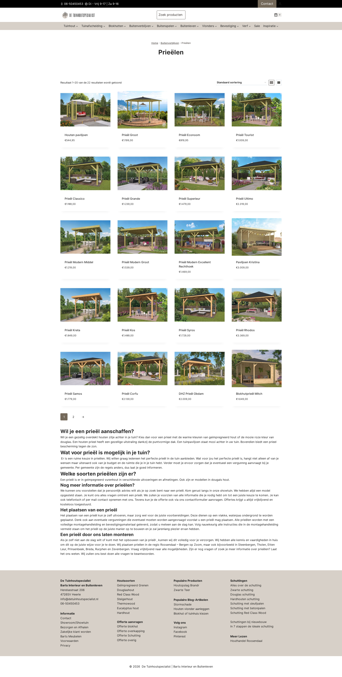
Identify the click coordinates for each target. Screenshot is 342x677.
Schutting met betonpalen (247, 608)
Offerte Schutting (129, 635)
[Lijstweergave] (279, 82)
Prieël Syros (187, 330)
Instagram (180, 627)
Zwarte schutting (241, 590)
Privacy (65, 645)
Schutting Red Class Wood (248, 613)
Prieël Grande (131, 198)
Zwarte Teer (182, 590)
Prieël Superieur (189, 198)
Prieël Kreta (72, 330)
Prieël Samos (73, 393)
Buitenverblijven (170, 43)
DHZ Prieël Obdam (191, 393)
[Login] (280, 3)
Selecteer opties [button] (77, 278)
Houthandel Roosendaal (246, 641)
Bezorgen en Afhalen (74, 627)
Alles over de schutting (245, 585)
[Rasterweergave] (271, 82)
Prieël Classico (75, 198)
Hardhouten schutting (245, 599)
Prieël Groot (130, 135)
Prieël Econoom (189, 135)
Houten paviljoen (76, 135)
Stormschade (182, 604)
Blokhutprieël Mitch (249, 393)
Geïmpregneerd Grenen (132, 585)
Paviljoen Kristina (248, 262)
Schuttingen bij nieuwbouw (248, 622)
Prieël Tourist (245, 135)
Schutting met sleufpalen (247, 603)
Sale (257, 26)
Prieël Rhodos (245, 330)
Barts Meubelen (70, 636)
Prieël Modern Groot (135, 262)
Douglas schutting (242, 594)
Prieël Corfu (130, 393)
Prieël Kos (128, 330)
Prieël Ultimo (244, 198)
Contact (267, 4)
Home (154, 43)
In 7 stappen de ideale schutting (251, 626)
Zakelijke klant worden (75, 631)
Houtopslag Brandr (186, 585)
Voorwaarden (69, 641)
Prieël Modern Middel (79, 262)
